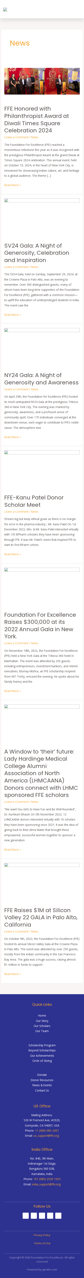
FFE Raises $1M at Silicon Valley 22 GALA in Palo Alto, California (40, 917)
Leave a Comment (16, 137)
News (34, 137)
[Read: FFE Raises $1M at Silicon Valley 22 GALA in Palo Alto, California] (42, 882)
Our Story (42, 1021)
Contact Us (42, 1090)
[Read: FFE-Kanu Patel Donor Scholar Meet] (42, 470)
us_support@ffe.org (46, 1136)
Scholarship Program (42, 1045)
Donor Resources (42, 1080)
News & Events (42, 1085)
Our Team (42, 1031)
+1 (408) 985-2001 (47, 1130)
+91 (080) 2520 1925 (47, 1179)
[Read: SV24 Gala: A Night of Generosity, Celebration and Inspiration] (42, 218)
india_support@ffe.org (46, 1184)
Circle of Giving (42, 1061)
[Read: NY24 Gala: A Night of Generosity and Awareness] (42, 347)
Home (42, 1015)
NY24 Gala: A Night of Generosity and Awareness (41, 378)
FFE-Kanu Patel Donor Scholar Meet (34, 501)
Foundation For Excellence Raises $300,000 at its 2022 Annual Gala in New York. (40, 626)
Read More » (12, 184)
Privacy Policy (42, 1235)
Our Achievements (42, 1056)
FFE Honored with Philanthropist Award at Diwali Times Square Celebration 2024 (36, 119)
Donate (42, 1075)
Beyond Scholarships (42, 1050)
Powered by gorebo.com (42, 1269)
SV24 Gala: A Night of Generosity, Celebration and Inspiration (36, 253)
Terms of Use (42, 1243)
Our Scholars (42, 1026)
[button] (77, 9)
